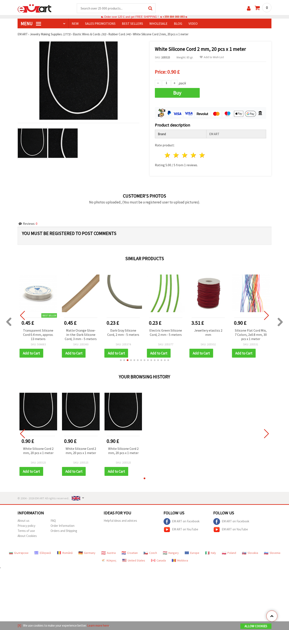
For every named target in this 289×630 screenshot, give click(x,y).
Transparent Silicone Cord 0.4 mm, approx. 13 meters (38, 334)
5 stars (202, 155)
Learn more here (98, 625)
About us (23, 521)
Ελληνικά (45, 553)
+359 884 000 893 (174, 16)
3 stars (185, 155)
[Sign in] (248, 8)
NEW (75, 23)
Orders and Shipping (64, 531)
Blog (178, 23)
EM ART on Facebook (186, 521)
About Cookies (27, 536)
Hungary (173, 553)
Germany (89, 553)
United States (136, 560)
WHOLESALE (158, 23)
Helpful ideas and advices (120, 521)
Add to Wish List (214, 57)
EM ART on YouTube (185, 529)
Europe (194, 553)
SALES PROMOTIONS (100, 23)
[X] (19, 625)
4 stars (193, 155)
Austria (111, 553)
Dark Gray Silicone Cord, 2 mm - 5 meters (123, 332)
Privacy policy (26, 526)
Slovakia (253, 553)
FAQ (53, 521)
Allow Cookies (256, 626)
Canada (161, 560)
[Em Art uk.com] (34, 8)
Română (67, 553)
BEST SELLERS (132, 23)
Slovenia (275, 553)
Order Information (62, 526)
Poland (231, 553)
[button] (121, 360)
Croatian (132, 553)
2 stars (176, 155)
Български (21, 553)
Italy (213, 553)
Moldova (182, 560)
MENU (27, 23)
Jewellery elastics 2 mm (208, 332)
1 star (167, 155)
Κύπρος (111, 560)
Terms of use (26, 531)
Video (193, 23)
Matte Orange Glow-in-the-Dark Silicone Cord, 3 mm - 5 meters (81, 334)
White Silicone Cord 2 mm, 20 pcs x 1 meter (38, 450)
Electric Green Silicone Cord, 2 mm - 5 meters (165, 332)
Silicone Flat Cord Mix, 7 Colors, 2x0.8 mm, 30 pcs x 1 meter (251, 334)
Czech (153, 553)
